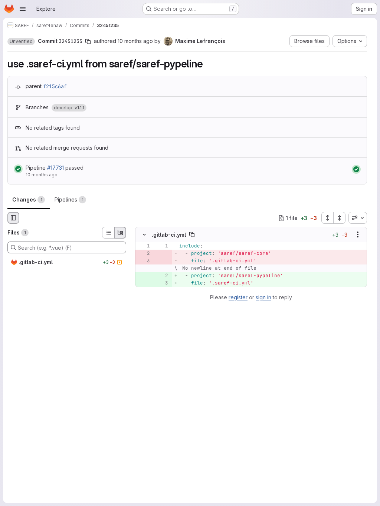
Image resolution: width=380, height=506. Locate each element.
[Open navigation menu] (23, 9)
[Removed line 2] (143, 253)
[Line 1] (143, 246)
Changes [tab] (27, 199)
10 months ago (135, 41)
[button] (21, 41)
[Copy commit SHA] (87, 41)
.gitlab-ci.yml (169, 235)
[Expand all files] (327, 218)
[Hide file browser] (13, 218)
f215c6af (55, 86)
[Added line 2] (161, 276)
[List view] (108, 233)
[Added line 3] (161, 283)
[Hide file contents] (144, 234)
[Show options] (357, 234)
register (238, 297)
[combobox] (357, 218)
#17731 (55, 167)
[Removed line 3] (143, 261)
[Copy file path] (191, 234)
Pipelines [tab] (69, 199)
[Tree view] (120, 233)
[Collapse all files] (339, 218)
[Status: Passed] (18, 168)
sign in (263, 297)
